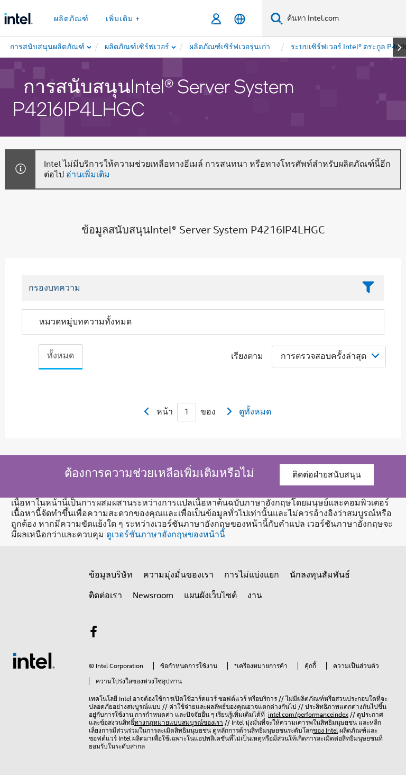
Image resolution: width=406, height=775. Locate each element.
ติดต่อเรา (105, 595)
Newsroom (153, 595)
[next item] (399, 47)
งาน (254, 595)
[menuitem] (137, 47)
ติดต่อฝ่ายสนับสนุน (326, 475)
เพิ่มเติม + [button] (123, 18)
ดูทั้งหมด (255, 412)
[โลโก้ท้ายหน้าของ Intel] (34, 660)
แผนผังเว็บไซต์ (210, 595)
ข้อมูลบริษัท (111, 575)
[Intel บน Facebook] (94, 633)
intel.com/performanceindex (308, 714)
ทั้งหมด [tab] (60, 355)
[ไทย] (240, 19)
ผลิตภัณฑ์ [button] (71, 18)
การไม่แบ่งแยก (251, 575)
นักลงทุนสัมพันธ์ (320, 575)
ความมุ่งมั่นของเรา (178, 575)
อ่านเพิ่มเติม (88, 174)
